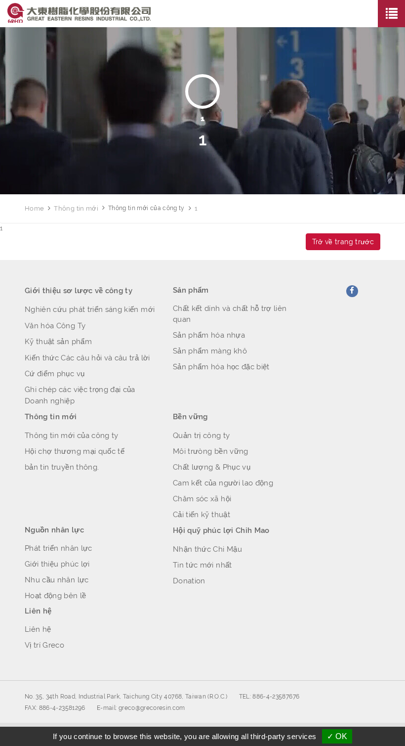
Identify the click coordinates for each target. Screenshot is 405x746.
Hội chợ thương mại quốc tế (74, 451)
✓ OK (337, 736)
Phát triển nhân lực (58, 548)
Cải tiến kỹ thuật (201, 514)
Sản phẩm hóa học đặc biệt (221, 366)
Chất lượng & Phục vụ (211, 467)
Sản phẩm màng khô (210, 351)
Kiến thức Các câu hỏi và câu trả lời (87, 357)
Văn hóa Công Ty (55, 325)
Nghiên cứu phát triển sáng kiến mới (90, 309)
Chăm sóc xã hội (202, 498)
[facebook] (352, 291)
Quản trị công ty (201, 435)
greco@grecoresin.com (152, 707)
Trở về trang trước (343, 242)
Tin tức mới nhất (202, 565)
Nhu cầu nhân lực (57, 579)
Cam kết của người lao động (223, 483)
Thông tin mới (76, 208)
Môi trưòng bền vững (210, 451)
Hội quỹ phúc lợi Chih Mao (221, 530)
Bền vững (190, 416)
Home (34, 208)
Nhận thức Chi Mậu (207, 549)
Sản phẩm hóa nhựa (209, 335)
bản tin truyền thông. (62, 467)
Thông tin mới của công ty (72, 435)
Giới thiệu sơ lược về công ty (78, 290)
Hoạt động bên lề (55, 595)
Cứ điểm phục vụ (54, 373)
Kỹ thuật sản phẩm (58, 341)
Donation (189, 580)
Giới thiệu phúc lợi (57, 564)
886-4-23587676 (275, 696)
